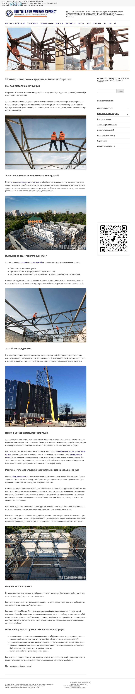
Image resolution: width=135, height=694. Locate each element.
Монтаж (59, 24)
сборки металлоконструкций (30, 262)
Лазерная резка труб (105, 130)
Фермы (81, 24)
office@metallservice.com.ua (77, 687)
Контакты (97, 24)
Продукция (71, 24)
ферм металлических (20, 476)
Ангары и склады (104, 119)
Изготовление (46, 24)
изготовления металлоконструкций (25, 182)
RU (105, 24)
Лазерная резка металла (107, 125)
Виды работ (33, 24)
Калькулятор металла (106, 146)
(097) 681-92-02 (16, 5)
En (115, 24)
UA (110, 24)
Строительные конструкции (108, 114)
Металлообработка (104, 108)
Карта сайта (102, 141)
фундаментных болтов (65, 451)
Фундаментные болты (106, 135)
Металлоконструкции (15, 24)
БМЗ (88, 24)
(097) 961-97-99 (16, 3)
